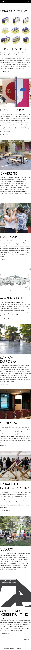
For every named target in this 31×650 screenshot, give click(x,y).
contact (19, 648)
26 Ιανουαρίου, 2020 (5, 572)
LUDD (3, 1)
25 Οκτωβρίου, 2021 (5, 319)
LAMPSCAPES (10, 236)
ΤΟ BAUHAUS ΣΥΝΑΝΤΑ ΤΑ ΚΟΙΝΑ (15, 486)
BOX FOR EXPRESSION (9, 359)
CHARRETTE (8, 173)
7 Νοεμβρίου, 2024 (4, 198)
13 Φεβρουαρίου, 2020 (5, 510)
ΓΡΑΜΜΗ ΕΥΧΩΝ (12, 110)
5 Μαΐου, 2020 (3, 445)
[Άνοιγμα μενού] (28, 1)
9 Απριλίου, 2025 (4, 134)
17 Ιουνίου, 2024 (4, 259)
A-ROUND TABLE (12, 298)
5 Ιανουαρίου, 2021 (5, 384)
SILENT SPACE (10, 423)
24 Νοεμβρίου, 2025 (5, 71)
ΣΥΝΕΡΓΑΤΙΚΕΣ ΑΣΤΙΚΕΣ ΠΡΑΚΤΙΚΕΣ (14, 612)
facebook (6, 648)
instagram (12, 648)
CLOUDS (6, 549)
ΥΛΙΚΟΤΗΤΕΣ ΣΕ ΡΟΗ (15, 48)
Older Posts (27, 639)
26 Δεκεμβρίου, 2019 (5, 633)
